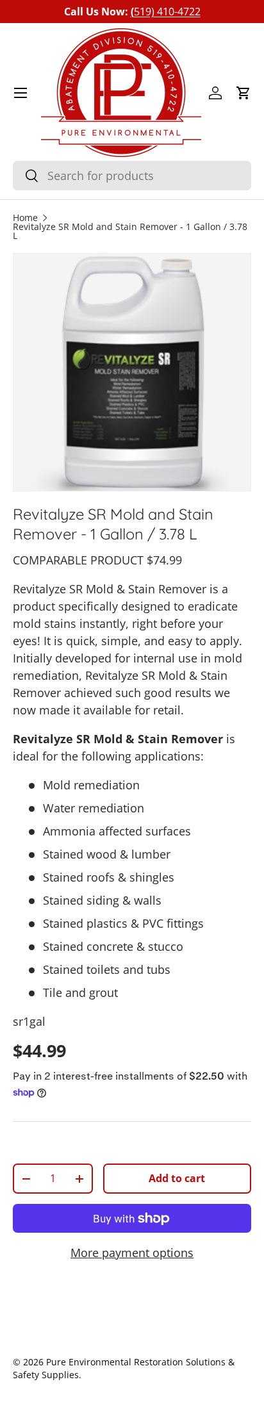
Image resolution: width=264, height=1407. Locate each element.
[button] (243, 93)
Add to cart (177, 1178)
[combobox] (132, 175)
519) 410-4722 (166, 11)
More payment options (132, 1252)
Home (25, 218)
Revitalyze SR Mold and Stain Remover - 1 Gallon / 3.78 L (130, 231)
